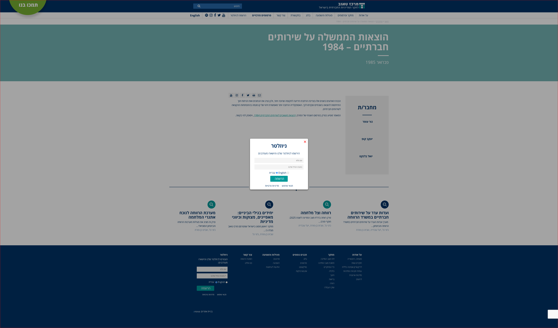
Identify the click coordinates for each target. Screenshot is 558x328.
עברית (272, 172)
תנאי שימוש (287, 185)
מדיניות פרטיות (272, 185)
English (282, 172)
